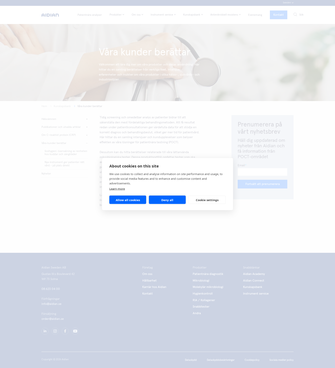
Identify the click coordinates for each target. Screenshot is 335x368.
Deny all (167, 200)
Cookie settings (207, 200)
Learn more (117, 189)
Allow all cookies (128, 200)
